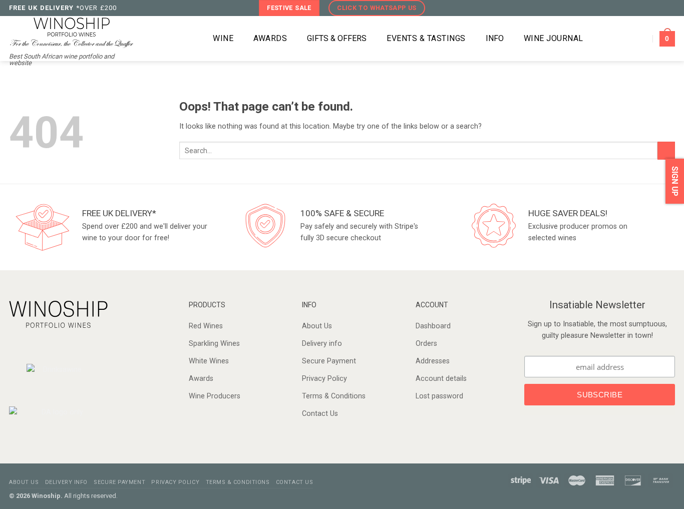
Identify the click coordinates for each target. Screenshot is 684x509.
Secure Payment (329, 361)
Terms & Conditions (334, 396)
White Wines (209, 361)
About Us (317, 326)
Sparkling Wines (214, 343)
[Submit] (666, 151)
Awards (201, 378)
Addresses (433, 361)
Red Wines (206, 326)
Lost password (439, 396)
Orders (426, 343)
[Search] (189, 39)
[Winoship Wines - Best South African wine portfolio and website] (71, 32)
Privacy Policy (324, 378)
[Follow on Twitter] (659, 8)
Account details (441, 378)
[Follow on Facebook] (638, 8)
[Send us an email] (669, 8)
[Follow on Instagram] (649, 8)
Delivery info (322, 343)
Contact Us (320, 413)
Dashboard (433, 326)
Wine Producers (214, 396)
